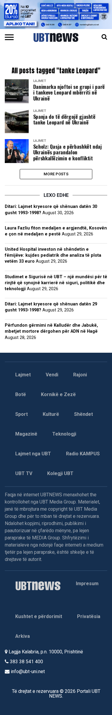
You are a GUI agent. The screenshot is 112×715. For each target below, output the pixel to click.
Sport (21, 414)
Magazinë (26, 434)
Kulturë (51, 414)
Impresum (87, 583)
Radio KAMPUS (83, 454)
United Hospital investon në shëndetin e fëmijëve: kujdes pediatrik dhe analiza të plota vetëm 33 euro (53, 255)
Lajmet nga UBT (33, 454)
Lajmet (23, 375)
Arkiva (22, 636)
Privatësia (88, 616)
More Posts (56, 174)
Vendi (52, 375)
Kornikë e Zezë (58, 394)
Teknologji (64, 434)
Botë (20, 394)
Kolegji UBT (60, 473)
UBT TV (23, 473)
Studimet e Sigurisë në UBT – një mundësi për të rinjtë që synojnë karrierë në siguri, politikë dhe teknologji (56, 282)
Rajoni (80, 375)
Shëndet (83, 414)
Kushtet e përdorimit (38, 616)
